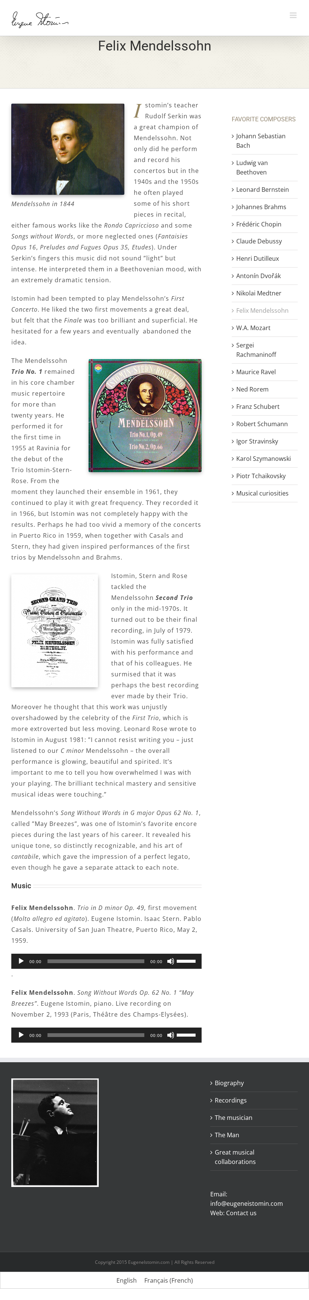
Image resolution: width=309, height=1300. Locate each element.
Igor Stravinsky (257, 441)
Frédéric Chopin (258, 224)
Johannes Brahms (261, 207)
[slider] (187, 960)
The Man (227, 1135)
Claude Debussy (259, 241)
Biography (229, 1083)
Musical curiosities (262, 493)
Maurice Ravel (256, 372)
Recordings (231, 1100)
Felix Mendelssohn (262, 310)
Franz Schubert (258, 406)
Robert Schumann (262, 424)
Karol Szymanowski (263, 458)
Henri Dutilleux (257, 258)
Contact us (241, 1213)
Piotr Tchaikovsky (261, 476)
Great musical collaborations (235, 1157)
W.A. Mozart (253, 328)
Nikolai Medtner (259, 293)
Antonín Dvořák (258, 276)
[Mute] (170, 961)
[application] (106, 961)
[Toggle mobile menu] (294, 15)
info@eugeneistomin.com (246, 1203)
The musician (233, 1117)
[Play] (21, 961)
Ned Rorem (252, 389)
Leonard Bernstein (262, 189)
